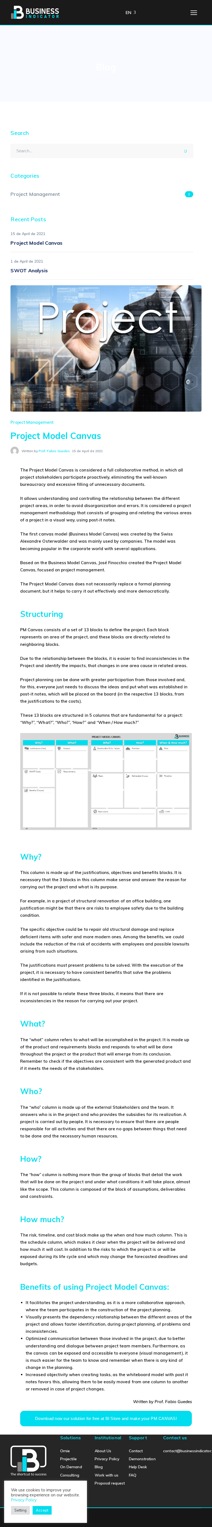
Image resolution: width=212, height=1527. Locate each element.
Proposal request (110, 1483)
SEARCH (187, 150)
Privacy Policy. (24, 1499)
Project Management (32, 422)
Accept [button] (42, 1510)
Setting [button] (20, 1510)
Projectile (68, 1458)
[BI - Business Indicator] (35, 12)
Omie (65, 1450)
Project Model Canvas (36, 243)
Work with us (107, 1475)
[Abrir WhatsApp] (198, 1513)
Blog (99, 1466)
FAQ (132, 1475)
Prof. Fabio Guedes (54, 451)
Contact (136, 1450)
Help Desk (138, 1466)
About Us (103, 1450)
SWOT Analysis (28, 270)
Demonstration (142, 1458)
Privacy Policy (107, 1458)
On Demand (71, 1466)
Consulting (69, 1475)
